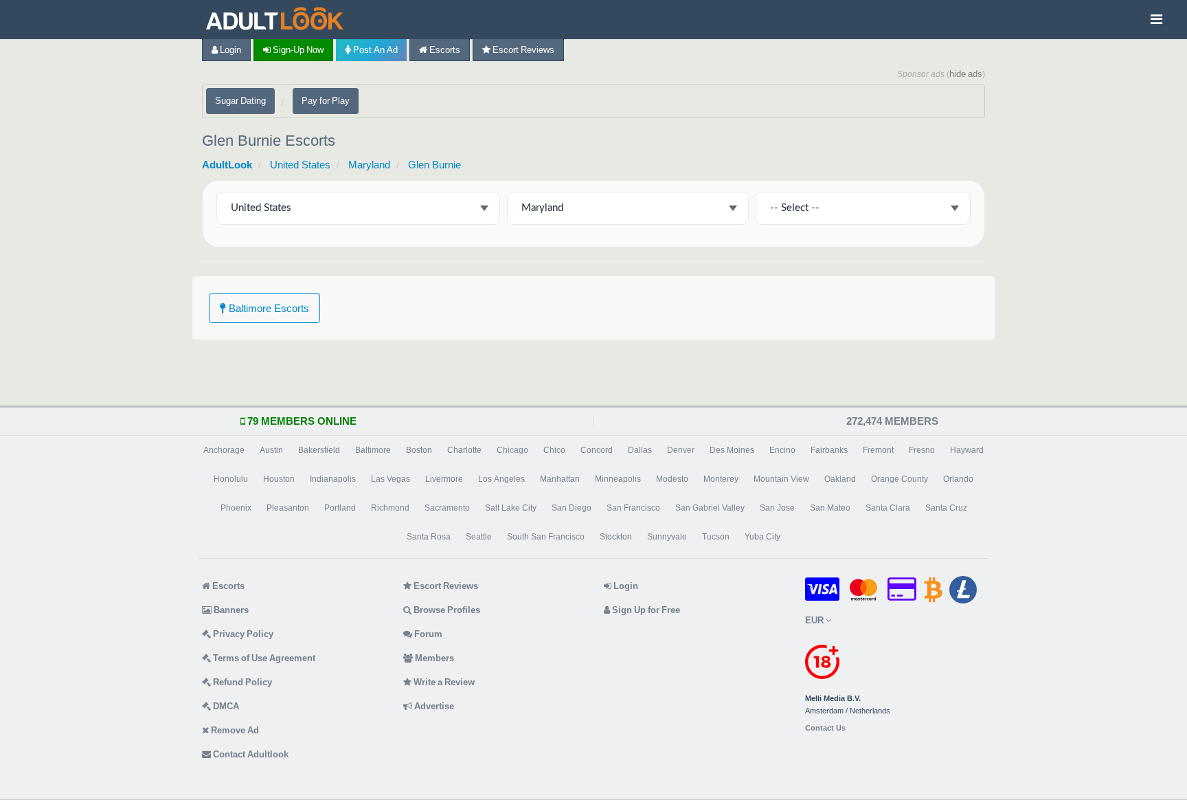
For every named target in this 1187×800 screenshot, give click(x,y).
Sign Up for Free (645, 609)
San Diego (571, 508)
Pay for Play (326, 100)
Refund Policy (241, 682)
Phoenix (236, 508)
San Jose (777, 508)
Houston (279, 479)
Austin (271, 450)
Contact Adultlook (250, 754)
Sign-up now (297, 49)
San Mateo (830, 508)
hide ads (965, 73)
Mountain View (781, 479)
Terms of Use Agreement (263, 658)
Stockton (616, 537)
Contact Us (825, 728)
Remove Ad (234, 730)
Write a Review (443, 682)
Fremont (878, 450)
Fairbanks (829, 450)
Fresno (922, 450)
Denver (680, 450)
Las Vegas (390, 479)
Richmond (390, 508)
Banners (230, 609)
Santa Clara (888, 508)
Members (433, 658)
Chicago (512, 450)
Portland (340, 508)
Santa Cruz (946, 508)
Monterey (720, 479)
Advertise (433, 706)
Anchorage (224, 450)
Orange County (899, 479)
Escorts (443, 49)
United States (300, 164)
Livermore (444, 479)
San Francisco (633, 508)
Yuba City (762, 537)
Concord (596, 450)
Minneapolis (618, 479)
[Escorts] (278, 19)
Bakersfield (319, 450)
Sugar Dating (240, 100)
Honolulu (231, 479)
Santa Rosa (429, 537)
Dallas (640, 450)
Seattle (479, 537)
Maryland (369, 164)
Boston (419, 450)
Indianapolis (333, 479)
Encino (782, 450)
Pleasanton (288, 508)
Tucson (716, 537)
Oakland (840, 479)
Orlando (958, 479)
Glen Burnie (434, 164)
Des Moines (732, 450)
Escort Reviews (522, 49)
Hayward (967, 450)
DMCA (225, 706)
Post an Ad (374, 49)
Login (229, 49)
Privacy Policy (242, 634)
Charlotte (464, 450)
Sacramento (447, 508)
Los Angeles (501, 479)
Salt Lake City (510, 508)
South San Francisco (546, 537)
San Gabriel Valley (710, 508)
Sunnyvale (667, 537)
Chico (554, 450)
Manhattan (560, 479)
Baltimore (373, 450)
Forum (427, 634)
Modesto (672, 479)
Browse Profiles (445, 609)
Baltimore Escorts (267, 308)
